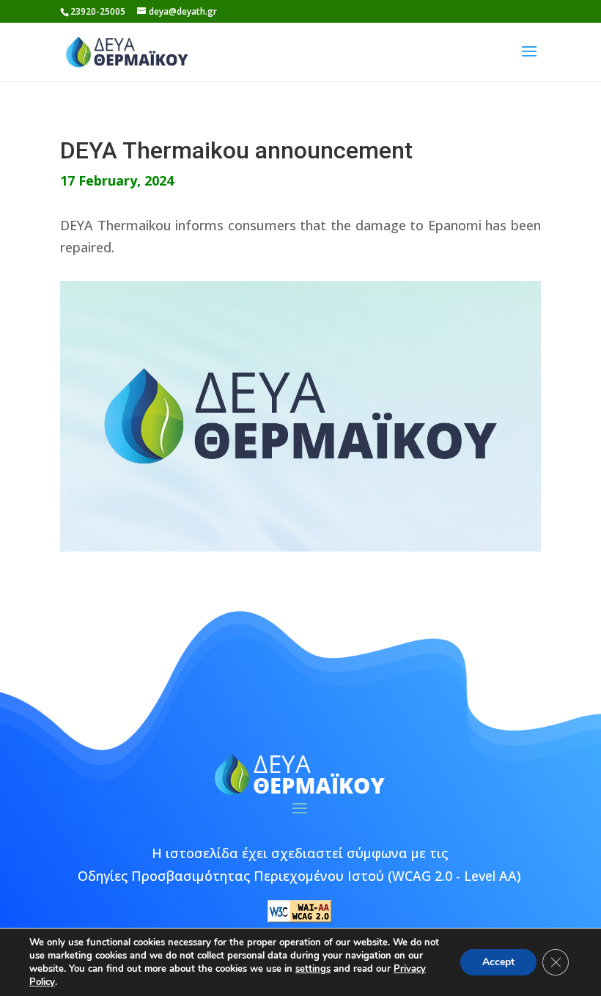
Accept (498, 962)
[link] (127, 50)
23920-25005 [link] (97, 11)
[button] (529, 60)
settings (313, 968)
